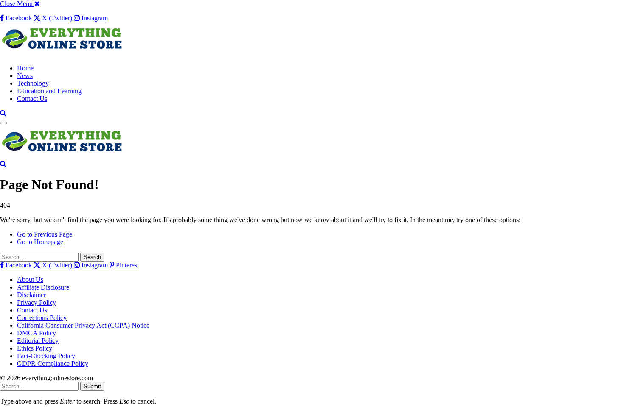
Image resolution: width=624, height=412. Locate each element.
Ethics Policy (34, 348)
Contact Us (32, 98)
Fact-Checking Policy (46, 355)
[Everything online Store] (63, 53)
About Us (30, 279)
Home (25, 68)
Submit (92, 386)
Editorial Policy (38, 340)
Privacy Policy (36, 302)
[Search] (3, 113)
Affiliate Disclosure (43, 287)
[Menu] (3, 123)
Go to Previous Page (44, 234)
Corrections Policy (42, 317)
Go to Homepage (40, 241)
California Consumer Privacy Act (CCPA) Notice (83, 325)
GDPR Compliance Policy (52, 363)
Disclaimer (31, 294)
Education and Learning (49, 91)
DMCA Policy (36, 333)
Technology (33, 83)
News (25, 75)
